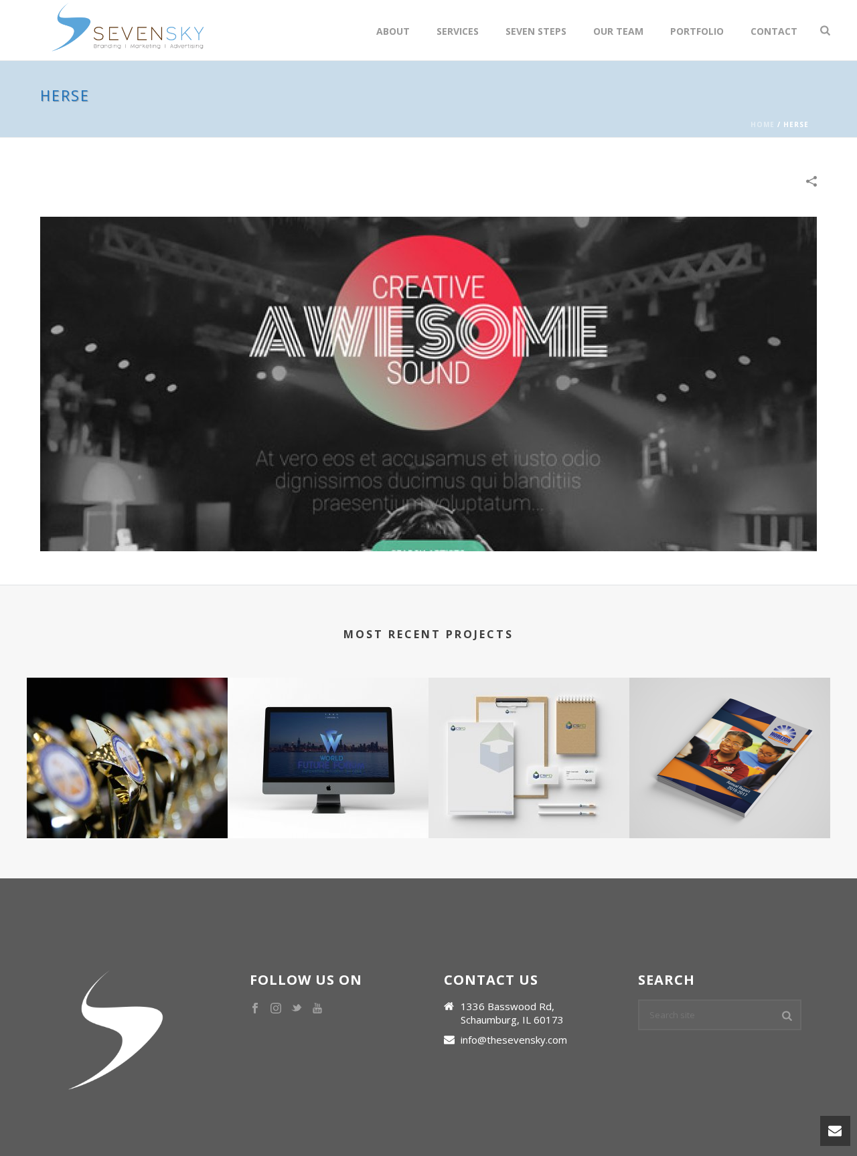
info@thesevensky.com (514, 1040)
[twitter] (296, 1009)
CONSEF (127, 788)
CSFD (529, 788)
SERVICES (458, 31)
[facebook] (255, 1009)
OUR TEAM (618, 31)
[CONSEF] (127, 730)
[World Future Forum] (328, 730)
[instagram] (275, 1009)
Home (763, 124)
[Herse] (428, 382)
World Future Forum (328, 788)
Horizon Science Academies (730, 788)
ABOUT (393, 31)
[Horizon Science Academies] (729, 730)
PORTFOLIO (697, 31)
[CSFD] (528, 730)
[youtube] (317, 1009)
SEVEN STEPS (535, 31)
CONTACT (774, 31)
